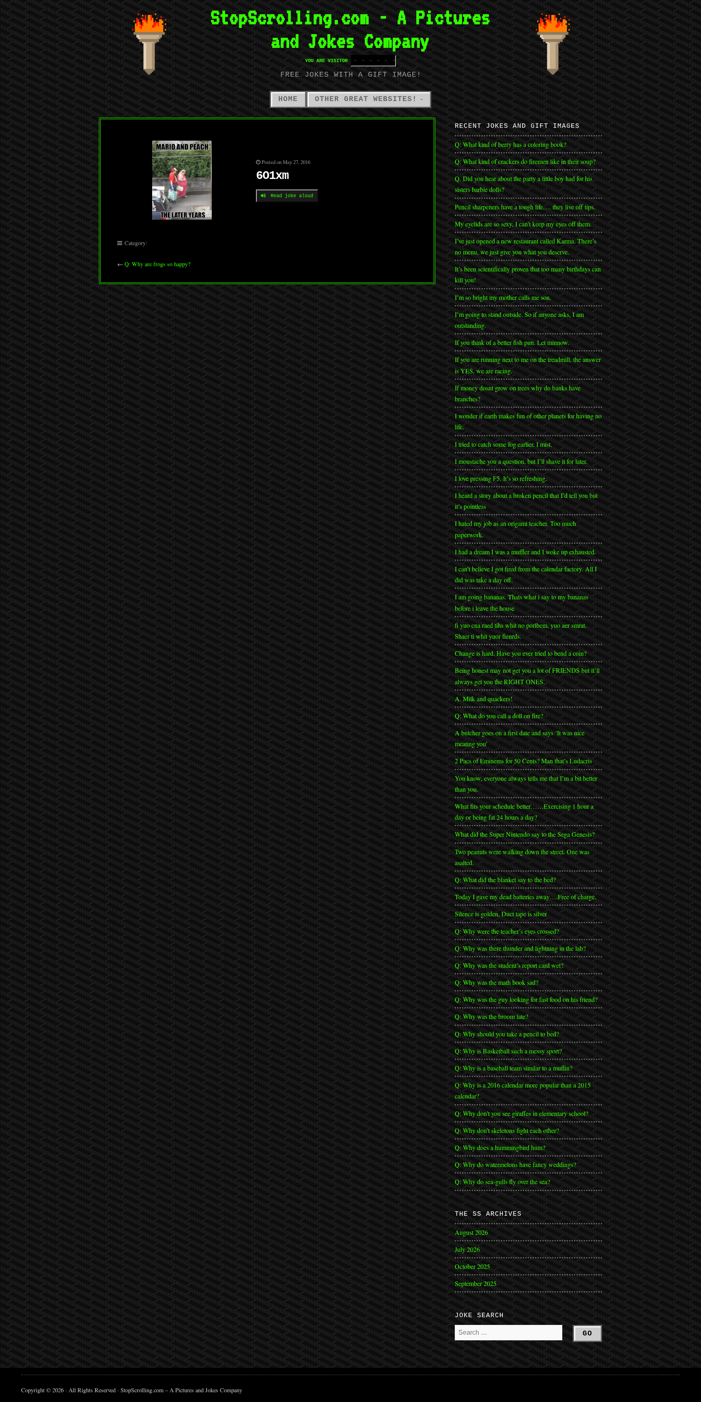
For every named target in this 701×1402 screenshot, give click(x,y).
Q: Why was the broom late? (491, 1016)
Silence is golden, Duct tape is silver (501, 913)
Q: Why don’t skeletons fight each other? (507, 1130)
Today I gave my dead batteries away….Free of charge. (525, 896)
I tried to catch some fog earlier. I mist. (503, 444)
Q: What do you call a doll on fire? (500, 715)
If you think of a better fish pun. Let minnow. (512, 342)
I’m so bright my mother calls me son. (503, 297)
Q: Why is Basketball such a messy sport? (508, 1051)
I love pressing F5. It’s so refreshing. (501, 478)
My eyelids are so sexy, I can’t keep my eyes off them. (523, 224)
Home (288, 99)
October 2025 (472, 1266)
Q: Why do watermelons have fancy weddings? (515, 1164)
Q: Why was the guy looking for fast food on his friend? (526, 999)
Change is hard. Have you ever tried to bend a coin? (521, 653)
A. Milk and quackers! (483, 698)
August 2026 (471, 1232)
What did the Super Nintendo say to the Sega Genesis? (525, 834)
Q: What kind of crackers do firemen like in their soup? (525, 161)
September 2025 (476, 1283)
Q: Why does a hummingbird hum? (500, 1147)
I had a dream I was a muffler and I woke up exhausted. (525, 551)
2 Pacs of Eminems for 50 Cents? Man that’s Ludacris (523, 760)
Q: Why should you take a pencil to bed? (507, 1033)
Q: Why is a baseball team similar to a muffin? (513, 1068)
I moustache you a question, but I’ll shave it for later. (521, 461)
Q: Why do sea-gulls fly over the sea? (502, 1181)
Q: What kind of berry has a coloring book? (510, 144)
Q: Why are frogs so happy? (157, 264)
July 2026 (467, 1249)
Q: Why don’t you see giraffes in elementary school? (521, 1113)
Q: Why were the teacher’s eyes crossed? (507, 931)
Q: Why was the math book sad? (496, 982)
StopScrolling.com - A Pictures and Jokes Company (350, 28)
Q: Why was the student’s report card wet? (509, 965)
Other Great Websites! (366, 99)
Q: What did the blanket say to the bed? (505, 879)
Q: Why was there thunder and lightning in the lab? (520, 948)
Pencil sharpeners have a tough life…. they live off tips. (525, 206)
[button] (182, 180)
